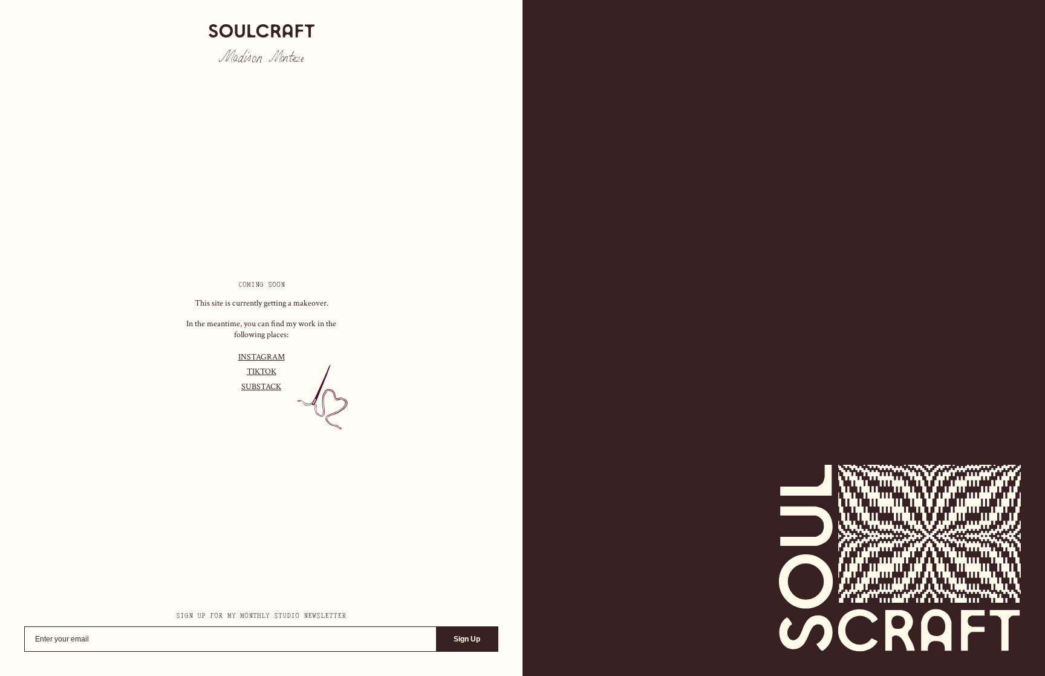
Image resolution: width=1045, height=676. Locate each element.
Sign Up (467, 639)
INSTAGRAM (261, 357)
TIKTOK (261, 371)
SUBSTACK (261, 386)
